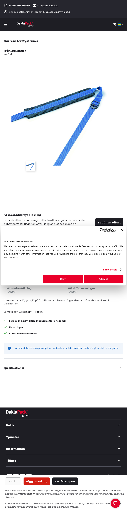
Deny (63, 279)
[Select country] (120, 24)
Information (15, 449)
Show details (110, 269)
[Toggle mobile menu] (5, 24)
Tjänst (11, 461)
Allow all (103, 279)
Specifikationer (14, 368)
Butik (10, 425)
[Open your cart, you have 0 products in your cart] (114, 24)
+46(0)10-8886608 (19, 5)
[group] (31, 166)
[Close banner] (122, 230)
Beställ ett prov (65, 481)
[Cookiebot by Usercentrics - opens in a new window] (102, 230)
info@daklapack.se (47, 5)
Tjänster (12, 437)
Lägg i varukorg (36, 481)
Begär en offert (109, 222)
